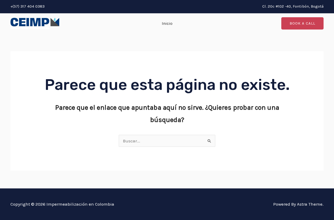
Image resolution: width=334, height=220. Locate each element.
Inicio (167, 23)
